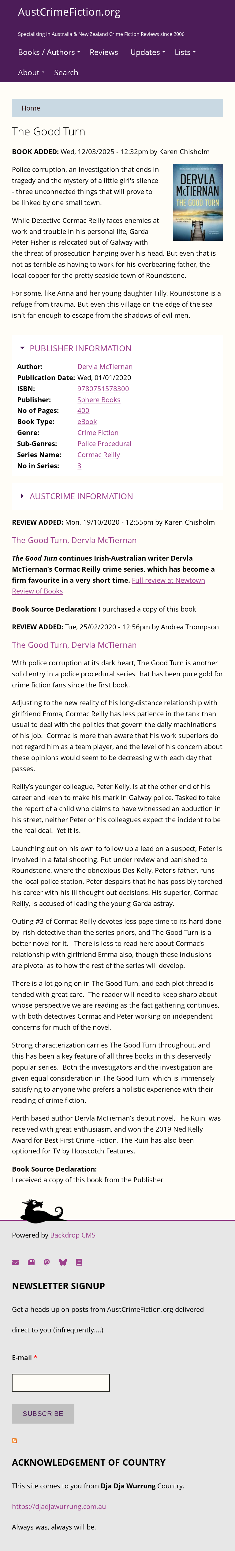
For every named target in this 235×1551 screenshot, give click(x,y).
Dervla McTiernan (105, 366)
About (28, 72)
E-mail (24, 1357)
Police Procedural (104, 443)
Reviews (104, 52)
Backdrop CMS (72, 1235)
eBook (87, 421)
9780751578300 (103, 388)
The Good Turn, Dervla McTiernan (74, 540)
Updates (145, 52)
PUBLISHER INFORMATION (81, 348)
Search (66, 72)
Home (30, 108)
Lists (183, 52)
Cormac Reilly (98, 454)
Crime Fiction (98, 432)
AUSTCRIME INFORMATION (81, 496)
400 (83, 410)
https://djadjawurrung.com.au (59, 1506)
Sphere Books (99, 399)
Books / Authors (46, 52)
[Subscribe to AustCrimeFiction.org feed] (14, 1440)
